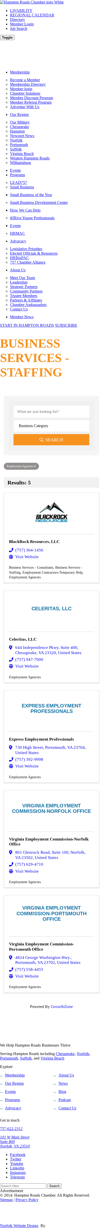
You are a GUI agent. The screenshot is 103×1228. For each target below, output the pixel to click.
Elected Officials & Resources (34, 253)
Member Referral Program (31, 102)
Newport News (22, 136)
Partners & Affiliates (26, 300)
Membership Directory (28, 84)
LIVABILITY (21, 10)
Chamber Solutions (25, 93)
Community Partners (26, 291)
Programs (17, 175)
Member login (21, 89)
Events (15, 170)
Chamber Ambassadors (28, 305)
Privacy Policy (27, 1200)
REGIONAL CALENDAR (32, 15)
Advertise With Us (24, 107)
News (63, 1083)
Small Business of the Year (31, 195)
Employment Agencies (20, 466)
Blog (62, 1091)
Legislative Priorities (26, 249)
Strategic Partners (24, 287)
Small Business (22, 187)
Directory (17, 19)
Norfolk (16, 140)
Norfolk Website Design (19, 1226)
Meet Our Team (22, 278)
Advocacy (18, 241)
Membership (20, 72)
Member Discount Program (31, 98)
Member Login (22, 24)
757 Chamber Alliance (28, 262)
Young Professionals (32, 218)
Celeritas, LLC (22, 639)
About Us (18, 270)
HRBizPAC (19, 258)
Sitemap (6, 1200)
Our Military (20, 122)
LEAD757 (18, 182)
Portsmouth (19, 145)
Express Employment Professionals (41, 739)
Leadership (19, 282)
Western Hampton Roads (30, 158)
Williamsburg (20, 162)
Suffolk (16, 149)
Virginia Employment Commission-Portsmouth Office (41, 946)
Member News (22, 317)
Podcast (64, 1100)
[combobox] (51, 426)
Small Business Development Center (39, 202)
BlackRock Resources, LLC (34, 541)
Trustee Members (23, 296)
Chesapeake (19, 127)
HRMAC (17, 233)
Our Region (19, 114)
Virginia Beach (22, 154)
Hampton (17, 131)
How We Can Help (25, 210)
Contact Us (19, 309)
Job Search (18, 28)
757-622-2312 (11, 1129)
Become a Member (25, 80)
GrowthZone (62, 1006)
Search (54, 439)
